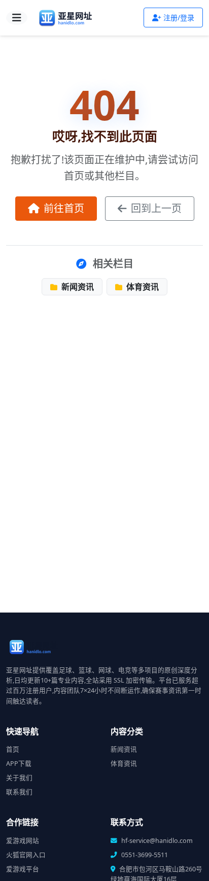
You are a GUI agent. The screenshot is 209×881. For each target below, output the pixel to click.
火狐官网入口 (26, 855)
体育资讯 (141, 286)
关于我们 (19, 777)
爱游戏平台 (22, 869)
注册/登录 (178, 17)
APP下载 (18, 763)
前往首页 (64, 208)
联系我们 (19, 792)
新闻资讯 (76, 286)
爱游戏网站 (22, 840)
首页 (12, 749)
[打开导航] (16, 18)
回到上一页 (156, 208)
